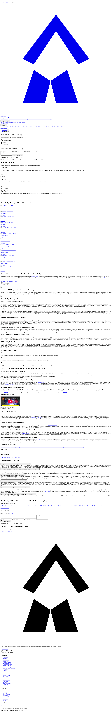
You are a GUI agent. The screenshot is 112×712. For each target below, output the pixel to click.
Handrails (13, 122)
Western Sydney (15, 126)
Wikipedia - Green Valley (7, 457)
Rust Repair (49, 119)
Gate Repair (8, 122)
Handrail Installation (25, 447)
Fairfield (74, 505)
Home (2, 116)
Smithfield (105, 506)
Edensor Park (63, 505)
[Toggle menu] (8, 130)
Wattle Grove (82, 506)
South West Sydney (22, 126)
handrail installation (42, 382)
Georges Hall (84, 505)
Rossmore (56, 506)
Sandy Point (65, 506)
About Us (5, 692)
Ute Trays (3, 123)
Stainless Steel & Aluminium (41, 119)
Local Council (17, 457)
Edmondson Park (69, 505)
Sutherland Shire (29, 126)
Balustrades (17, 122)
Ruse (59, 506)
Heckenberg (89, 505)
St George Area (41, 126)
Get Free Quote (13, 531)
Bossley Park (19, 505)
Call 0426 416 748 (6, 145)
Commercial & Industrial (14, 119)
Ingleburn (4, 506)
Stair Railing (22, 122)
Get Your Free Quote (18, 155)
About (4, 116)
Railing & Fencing (4, 121)
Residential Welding (5, 119)
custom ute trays (57, 373)
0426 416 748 (5, 2)
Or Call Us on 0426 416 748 (11, 281)
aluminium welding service (36, 417)
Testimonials (5, 695)
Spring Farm (70, 506)
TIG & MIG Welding (23, 119)
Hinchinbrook (95, 505)
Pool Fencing (3, 122)
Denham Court (57, 505)
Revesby (48, 506)
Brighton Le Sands (99, 506)
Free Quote (4, 130)
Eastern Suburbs (4, 126)
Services (5, 693)
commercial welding (25, 433)
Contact (6, 123)
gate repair (28, 389)
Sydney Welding (34, 276)
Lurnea (16, 506)
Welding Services (4, 117)
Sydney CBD (60, 126)
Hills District (54, 126)
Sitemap (4, 700)
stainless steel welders (52, 425)
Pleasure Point (40, 506)
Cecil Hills (40, 505)
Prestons (45, 506)
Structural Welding (31, 119)
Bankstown (14, 505)
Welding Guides (4, 128)
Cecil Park (45, 505)
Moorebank (28, 506)
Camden (23, 505)
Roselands (52, 506)
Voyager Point (76, 506)
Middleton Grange (22, 506)
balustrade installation (9, 384)
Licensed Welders (6, 696)
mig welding (38, 439)
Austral (10, 505)
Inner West (9, 126)
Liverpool (13, 506)
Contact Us (5, 699)
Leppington (8, 506)
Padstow (35, 506)
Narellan (32, 506)
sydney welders (47, 491)
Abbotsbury (92, 506)
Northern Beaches (48, 126)
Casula (37, 505)
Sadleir (61, 506)
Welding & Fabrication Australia (8, 706)
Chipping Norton (50, 505)
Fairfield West (79, 505)
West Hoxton (87, 506)
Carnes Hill (33, 505)
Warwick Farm (6, 508)
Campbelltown (28, 505)
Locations (3, 125)
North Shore (35, 126)
